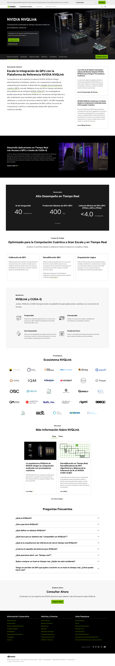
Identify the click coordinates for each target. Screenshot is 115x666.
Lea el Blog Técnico (84, 125)
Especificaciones (12, 43)
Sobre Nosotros (11, 620)
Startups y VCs (79, 629)
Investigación (11, 631)
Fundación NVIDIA (12, 629)
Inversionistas (11, 623)
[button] (105, 7)
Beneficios (44, 57)
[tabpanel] (57, 471)
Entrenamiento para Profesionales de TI (86, 637)
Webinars (44, 629)
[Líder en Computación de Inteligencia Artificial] (11, 6)
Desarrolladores (79, 620)
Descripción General (12, 57)
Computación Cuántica (25, 6)
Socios (77, 623)
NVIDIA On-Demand (47, 640)
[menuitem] (26, 6)
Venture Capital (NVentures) (15, 626)
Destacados (23, 57)
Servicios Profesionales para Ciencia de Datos (88, 640)
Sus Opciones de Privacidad (29, 659)
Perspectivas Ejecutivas (82, 626)
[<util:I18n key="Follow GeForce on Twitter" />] (101, 647)
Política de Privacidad (13, 659)
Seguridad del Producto (59, 659)
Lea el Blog (29, 491)
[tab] (54, 436)
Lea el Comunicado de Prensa (87, 92)
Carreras (9, 640)
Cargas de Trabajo (34, 57)
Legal (40, 659)
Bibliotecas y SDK (51, 6)
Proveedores (53, 57)
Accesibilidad (47, 659)
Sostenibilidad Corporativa (15, 634)
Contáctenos (71, 659)
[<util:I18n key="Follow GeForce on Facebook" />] (93, 647)
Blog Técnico (45, 626)
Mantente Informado (47, 631)
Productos (39, 6)
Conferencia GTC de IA (47, 637)
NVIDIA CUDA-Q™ (38, 91)
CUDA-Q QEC (53, 277)
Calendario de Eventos (47, 634)
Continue (102, 2)
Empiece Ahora (63, 57)
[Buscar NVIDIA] (102, 6)
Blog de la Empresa (46, 623)
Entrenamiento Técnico (82, 634)
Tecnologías (10, 637)
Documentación (79, 631)
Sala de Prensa (45, 620)
